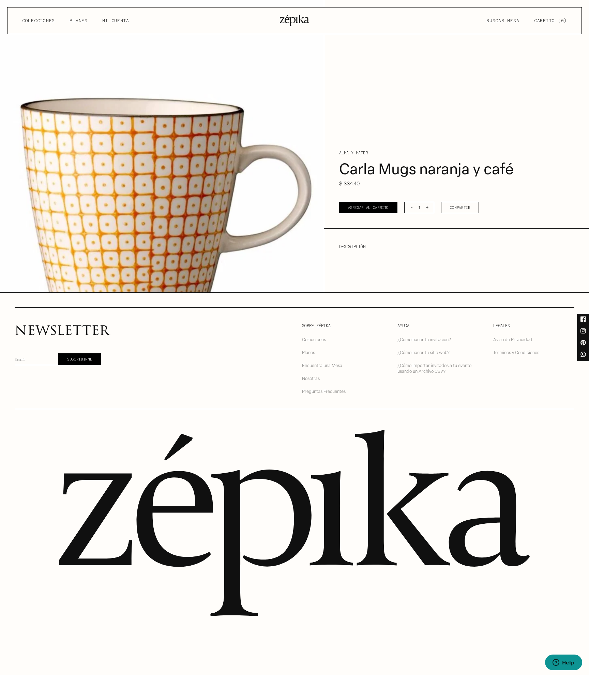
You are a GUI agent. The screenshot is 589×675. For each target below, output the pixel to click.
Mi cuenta (115, 20)
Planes (79, 20)
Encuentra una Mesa (322, 365)
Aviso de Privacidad (512, 339)
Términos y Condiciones (516, 352)
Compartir (460, 207)
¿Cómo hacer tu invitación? (424, 339)
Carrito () (550, 20)
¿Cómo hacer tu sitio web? (423, 352)
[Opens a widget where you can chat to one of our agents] (563, 663)
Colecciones (38, 20)
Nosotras (311, 378)
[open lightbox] (162, 146)
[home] (294, 20)
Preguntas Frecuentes (324, 391)
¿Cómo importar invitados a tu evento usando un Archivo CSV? (434, 368)
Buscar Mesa (502, 20)
